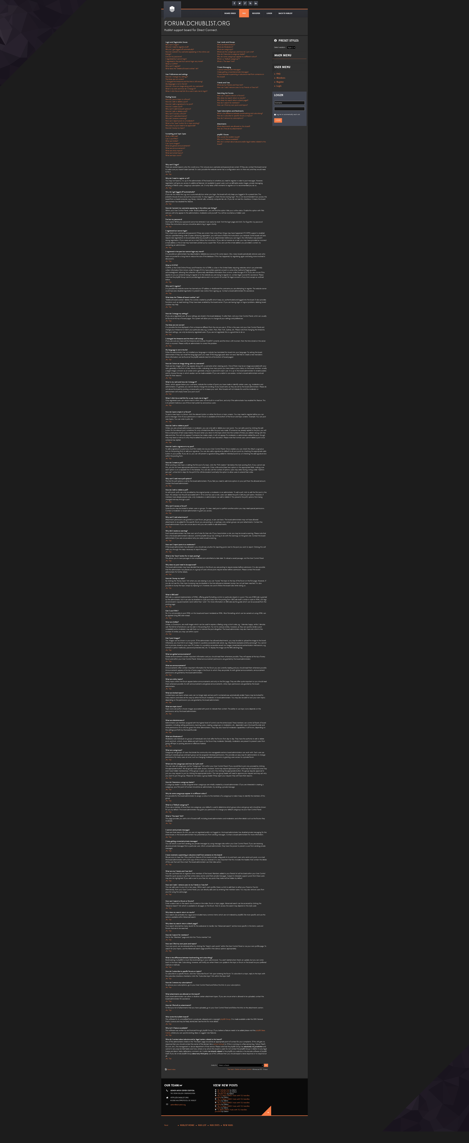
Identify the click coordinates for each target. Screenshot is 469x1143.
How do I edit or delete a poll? (176, 111)
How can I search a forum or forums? (230, 96)
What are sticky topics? (173, 151)
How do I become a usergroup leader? (231, 54)
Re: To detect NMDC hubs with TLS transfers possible (232, 1096)
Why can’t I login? (172, 45)
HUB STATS (214, 1125)
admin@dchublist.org (178, 1105)
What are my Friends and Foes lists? (230, 85)
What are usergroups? (225, 49)
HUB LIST (202, 1125)
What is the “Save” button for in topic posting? (182, 123)
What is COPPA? (171, 64)
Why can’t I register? (172, 66)
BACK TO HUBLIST (285, 13)
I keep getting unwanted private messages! (233, 72)
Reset (166, 1125)
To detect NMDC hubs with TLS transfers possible (231, 1111)
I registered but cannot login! (176, 59)
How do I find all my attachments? (229, 129)
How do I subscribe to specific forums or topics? (234, 116)
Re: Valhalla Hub (223, 1090)
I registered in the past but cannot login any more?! (184, 61)
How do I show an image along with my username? (184, 86)
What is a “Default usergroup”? (228, 59)
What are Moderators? (225, 47)
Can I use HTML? (171, 139)
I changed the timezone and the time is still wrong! (184, 81)
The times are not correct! (174, 79)
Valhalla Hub (222, 1094)
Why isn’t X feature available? (227, 139)
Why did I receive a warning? (176, 118)
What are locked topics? (174, 153)
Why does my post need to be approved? (180, 126)
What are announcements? (175, 148)
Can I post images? (172, 143)
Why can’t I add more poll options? (178, 109)
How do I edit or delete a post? (176, 102)
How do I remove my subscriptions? (230, 118)
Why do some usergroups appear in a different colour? (237, 57)
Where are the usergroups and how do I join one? (235, 52)
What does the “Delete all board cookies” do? (181, 69)
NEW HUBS (228, 1125)
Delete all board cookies (243, 1069)
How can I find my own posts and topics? (232, 105)
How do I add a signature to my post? (179, 104)
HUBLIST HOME (187, 1125)
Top (170, 174)
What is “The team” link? (226, 61)
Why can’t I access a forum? (175, 114)
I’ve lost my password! (173, 57)
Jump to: (214, 1065)
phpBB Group (226, 1019)
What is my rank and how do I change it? (180, 89)
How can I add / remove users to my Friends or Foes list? (237, 87)
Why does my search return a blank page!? (232, 100)
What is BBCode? (171, 136)
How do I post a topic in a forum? (177, 99)
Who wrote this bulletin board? (228, 137)
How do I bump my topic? (175, 128)
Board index (171, 1069)
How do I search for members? (228, 103)
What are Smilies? (171, 141)
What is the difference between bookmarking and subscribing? (240, 113)
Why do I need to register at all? (177, 47)
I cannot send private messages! (229, 70)
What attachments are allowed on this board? (233, 126)
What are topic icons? (173, 155)
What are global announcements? (177, 146)
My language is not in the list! (176, 84)
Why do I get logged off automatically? (179, 49)
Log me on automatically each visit (288, 114)
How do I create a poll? (173, 107)
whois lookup (219, 1044)
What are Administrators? (226, 45)
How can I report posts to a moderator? (179, 121)
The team (231, 1069)
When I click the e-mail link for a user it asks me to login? (186, 91)
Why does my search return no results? (231, 98)
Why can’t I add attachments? (176, 116)
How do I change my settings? (176, 77)
